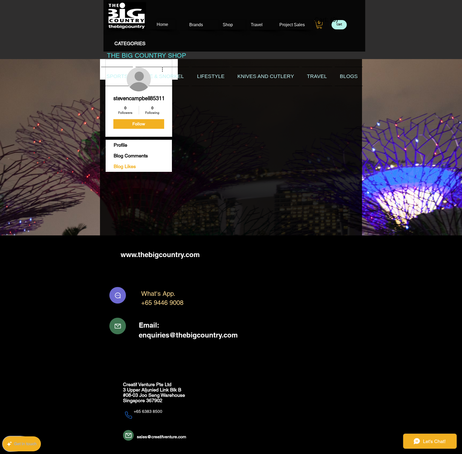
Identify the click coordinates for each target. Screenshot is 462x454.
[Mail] (117, 326)
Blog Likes (125, 166)
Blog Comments (131, 155)
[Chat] (117, 295)
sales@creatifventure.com (161, 436)
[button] (319, 25)
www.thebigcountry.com (160, 254)
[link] (322, 20)
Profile (120, 145)
